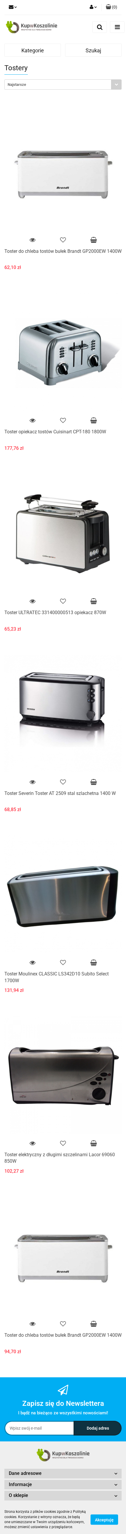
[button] (111, 7)
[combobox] (63, 84)
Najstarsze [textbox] (17, 84)
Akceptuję (104, 1519)
